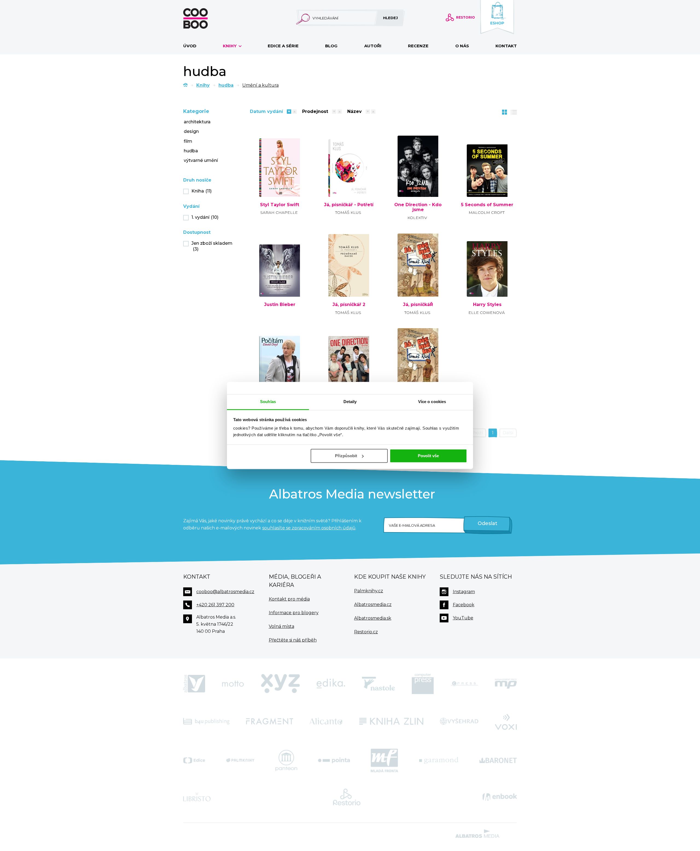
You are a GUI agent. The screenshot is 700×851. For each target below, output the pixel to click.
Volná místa (281, 626)
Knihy (230, 45)
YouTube (463, 617)
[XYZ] (280, 683)
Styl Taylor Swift (279, 204)
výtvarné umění (201, 160)
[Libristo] (197, 797)
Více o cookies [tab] (432, 401)
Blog (331, 45)
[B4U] (206, 721)
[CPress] (464, 683)
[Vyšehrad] (459, 721)
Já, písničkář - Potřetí (349, 204)
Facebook (463, 604)
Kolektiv (417, 217)
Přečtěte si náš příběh (293, 640)
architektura (197, 121)
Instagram (464, 591)
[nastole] (378, 683)
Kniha (201, 191)
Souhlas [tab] (268, 401)
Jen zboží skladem (211, 246)
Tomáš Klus (348, 212)
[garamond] (438, 760)
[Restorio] (347, 797)
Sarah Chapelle (279, 212)
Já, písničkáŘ (418, 304)
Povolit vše (428, 455)
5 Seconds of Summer (487, 204)
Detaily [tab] (350, 401)
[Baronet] (498, 760)
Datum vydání (266, 111)
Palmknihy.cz (368, 590)
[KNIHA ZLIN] (391, 721)
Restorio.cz (366, 631)
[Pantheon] (286, 760)
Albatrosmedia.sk (372, 618)
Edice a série (283, 45)
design (191, 131)
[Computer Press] (423, 683)
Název (354, 111)
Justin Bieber (279, 304)
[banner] (204, 18)
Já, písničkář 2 (348, 304)
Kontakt (506, 45)
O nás (462, 45)
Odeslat (487, 523)
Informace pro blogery (294, 612)
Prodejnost (315, 111)
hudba (226, 85)
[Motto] (233, 683)
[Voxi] (506, 721)
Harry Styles (487, 304)
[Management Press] (506, 683)
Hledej (390, 18)
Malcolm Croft (486, 212)
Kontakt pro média (289, 599)
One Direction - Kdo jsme (418, 207)
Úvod (189, 45)
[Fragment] (269, 721)
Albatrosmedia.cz (373, 604)
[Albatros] (194, 683)
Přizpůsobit (346, 455)
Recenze (418, 45)
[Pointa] (334, 760)
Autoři (372, 45)
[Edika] (330, 683)
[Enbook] (499, 797)
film (188, 141)
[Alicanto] (326, 721)
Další (508, 432)
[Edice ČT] (194, 760)
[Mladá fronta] (384, 760)
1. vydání (204, 217)
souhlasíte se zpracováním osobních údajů (308, 528)
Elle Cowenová (486, 312)
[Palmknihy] (240, 760)
